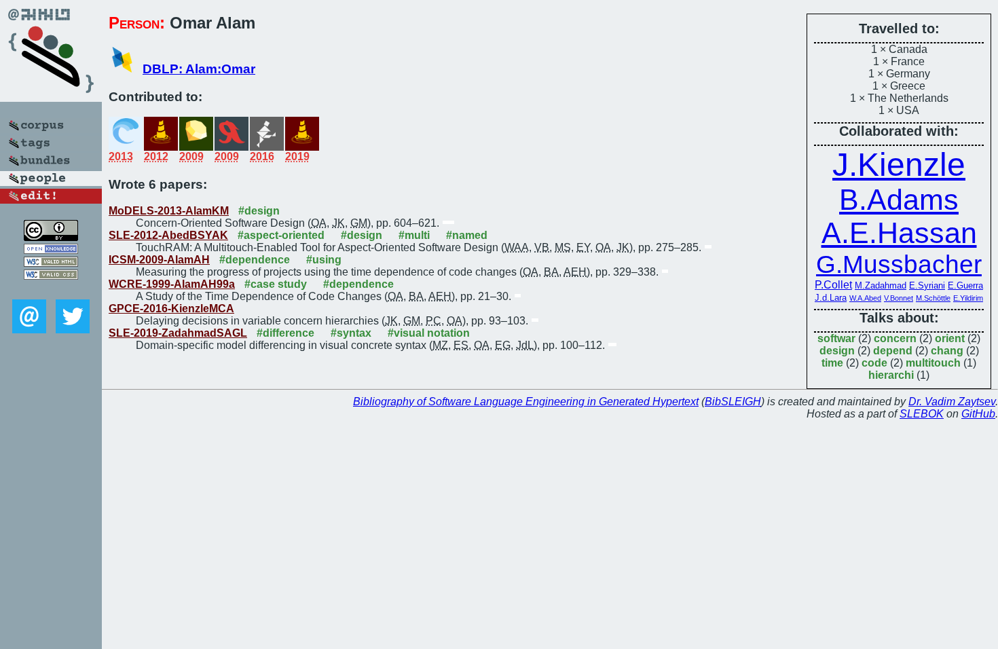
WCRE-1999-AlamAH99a (172, 284)
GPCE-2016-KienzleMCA (171, 308)
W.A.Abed (865, 298)
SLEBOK (922, 414)
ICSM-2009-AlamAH (159, 259)
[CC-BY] (51, 237)
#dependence (254, 259)
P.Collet (833, 285)
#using (323, 259)
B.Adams (899, 199)
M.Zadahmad (880, 285)
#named (466, 235)
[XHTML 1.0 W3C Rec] (51, 263)
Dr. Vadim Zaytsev (951, 401)
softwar (836, 338)
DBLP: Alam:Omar (199, 69)
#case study (275, 284)
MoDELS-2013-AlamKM (169, 211)
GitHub (978, 414)
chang (947, 350)
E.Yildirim (968, 298)
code (874, 363)
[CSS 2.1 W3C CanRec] (51, 289)
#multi (414, 235)
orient (950, 338)
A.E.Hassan (899, 233)
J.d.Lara (831, 298)
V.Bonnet (898, 298)
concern (895, 338)
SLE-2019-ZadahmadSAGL (178, 333)
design (837, 350)
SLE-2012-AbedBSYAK (168, 235)
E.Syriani (927, 285)
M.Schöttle (933, 298)
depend (892, 350)
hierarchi (891, 375)
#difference (285, 333)
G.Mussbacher (899, 264)
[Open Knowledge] (51, 250)
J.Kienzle (898, 165)
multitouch (933, 363)
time (832, 363)
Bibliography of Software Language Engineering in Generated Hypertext (526, 401)
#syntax (351, 333)
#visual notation (429, 333)
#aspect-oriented (281, 235)
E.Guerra (965, 285)
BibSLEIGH (733, 401)
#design (259, 211)
